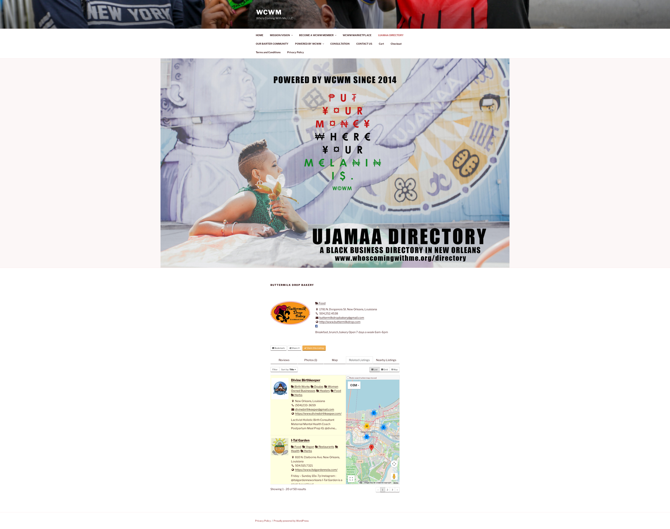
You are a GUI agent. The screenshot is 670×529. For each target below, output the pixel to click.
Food (322, 303)
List (375, 369)
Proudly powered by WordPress (291, 520)
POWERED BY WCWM (308, 43)
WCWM (269, 12)
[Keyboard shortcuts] (361, 483)
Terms (395, 483)
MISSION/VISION (280, 35)
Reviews (284, 360)
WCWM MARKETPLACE (357, 35)
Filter (275, 369)
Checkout (396, 43)
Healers (324, 390)
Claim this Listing (315, 348)
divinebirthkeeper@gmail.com (314, 409)
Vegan (309, 446)
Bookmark (279, 348)
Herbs (298, 395)
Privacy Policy (295, 52)
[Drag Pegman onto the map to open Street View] (394, 476)
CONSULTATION (340, 43)
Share (294, 348)
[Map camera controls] (394, 463)
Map (335, 360)
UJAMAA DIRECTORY (391, 35)
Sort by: (287, 369)
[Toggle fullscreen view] (351, 478)
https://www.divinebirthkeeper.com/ (318, 413)
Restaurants (326, 446)
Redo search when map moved (363, 378)
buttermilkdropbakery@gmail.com (341, 317)
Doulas (318, 386)
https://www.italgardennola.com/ (316, 469)
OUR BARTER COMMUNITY (272, 43)
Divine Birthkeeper (305, 380)
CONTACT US (364, 43)
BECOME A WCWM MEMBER (316, 35)
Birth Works (302, 386)
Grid (385, 369)
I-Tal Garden (300, 440)
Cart (381, 43)
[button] (371, 448)
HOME (259, 35)
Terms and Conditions (268, 52)
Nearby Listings (386, 360)
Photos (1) (310, 360)
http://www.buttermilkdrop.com (339, 322)
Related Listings (359, 360)
